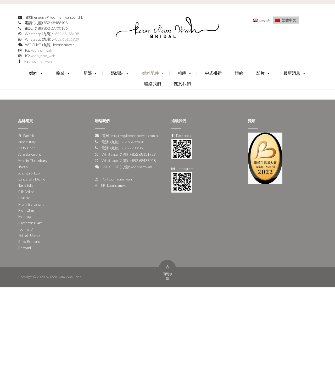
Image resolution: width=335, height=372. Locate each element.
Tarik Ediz (25, 185)
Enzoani (24, 247)
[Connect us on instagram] (181, 181)
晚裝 (60, 73)
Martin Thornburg (32, 160)
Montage (25, 216)
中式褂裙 (213, 73)
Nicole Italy (27, 142)
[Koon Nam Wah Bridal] (167, 29)
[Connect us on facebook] (181, 148)
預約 (239, 73)
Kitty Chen (27, 148)
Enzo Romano (29, 241)
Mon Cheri (26, 210)
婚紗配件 (150, 73)
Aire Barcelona (30, 154)
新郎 (87, 73)
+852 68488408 (66, 33)
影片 (260, 73)
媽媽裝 (117, 73)
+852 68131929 (66, 39)
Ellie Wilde (26, 191)
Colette (24, 198)
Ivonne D (25, 229)
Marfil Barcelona (31, 204)
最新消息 (291, 73)
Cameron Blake (30, 223)
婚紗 (33, 73)
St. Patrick (26, 135)
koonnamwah (41, 50)
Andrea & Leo (29, 173)
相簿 (182, 73)
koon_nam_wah (42, 55)
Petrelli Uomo (29, 235)
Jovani (23, 167)
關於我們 (182, 83)
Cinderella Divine (31, 179)
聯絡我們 (152, 83)
